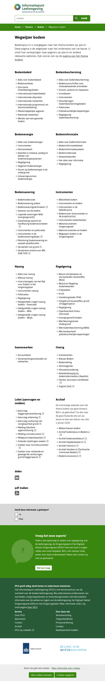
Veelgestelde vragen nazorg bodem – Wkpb (31, 316)
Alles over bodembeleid (29, 80)
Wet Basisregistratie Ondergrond (68, 322)
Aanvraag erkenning (29, 417)
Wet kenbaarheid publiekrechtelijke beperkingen (74, 333)
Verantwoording (63, 615)
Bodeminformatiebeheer (71, 145)
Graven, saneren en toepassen (73, 90)
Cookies (59, 626)
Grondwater (65, 93)
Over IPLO (32, 607)
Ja (20, 514)
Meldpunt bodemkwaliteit (32, 437)
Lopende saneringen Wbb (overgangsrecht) (30, 215)
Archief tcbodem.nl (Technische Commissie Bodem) (74, 451)
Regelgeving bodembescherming (68, 116)
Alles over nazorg (26, 274)
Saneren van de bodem (29, 210)
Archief (18, 626)
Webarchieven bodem (69, 428)
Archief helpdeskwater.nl (72, 442)
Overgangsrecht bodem (70, 317)
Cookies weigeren (65, 675)
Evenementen (65, 355)
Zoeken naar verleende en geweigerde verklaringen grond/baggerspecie (31, 454)
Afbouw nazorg (25, 278)
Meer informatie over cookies (66, 668)
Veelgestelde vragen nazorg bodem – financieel (31, 303)
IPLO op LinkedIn (24, 630)
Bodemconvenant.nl (70, 456)
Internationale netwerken (30, 101)
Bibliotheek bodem (68, 199)
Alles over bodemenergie (30, 142)
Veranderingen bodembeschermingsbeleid (72, 102)
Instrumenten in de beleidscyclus (68, 208)
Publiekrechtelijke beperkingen (74, 111)
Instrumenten (65, 97)
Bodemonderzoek (67, 153)
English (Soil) (66, 386)
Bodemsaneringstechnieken (33, 207)
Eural (61, 293)
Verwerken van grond (30, 247)
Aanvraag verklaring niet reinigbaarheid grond (30, 422)
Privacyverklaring (64, 622)
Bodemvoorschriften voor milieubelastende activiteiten (73, 85)
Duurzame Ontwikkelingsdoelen (28, 88)
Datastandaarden (67, 156)
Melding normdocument (31, 434)
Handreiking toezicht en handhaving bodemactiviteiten (33, 224)
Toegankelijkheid (64, 619)
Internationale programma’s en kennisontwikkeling (33, 106)
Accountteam (24, 355)
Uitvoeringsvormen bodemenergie (27, 177)
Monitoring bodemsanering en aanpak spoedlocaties (32, 241)
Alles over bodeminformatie (72, 142)
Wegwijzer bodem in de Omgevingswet (70, 235)
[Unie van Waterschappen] (73, 648)
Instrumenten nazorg (28, 290)
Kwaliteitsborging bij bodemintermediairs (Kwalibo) (73, 374)
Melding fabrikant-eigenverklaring (27, 429)
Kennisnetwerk (25, 149)
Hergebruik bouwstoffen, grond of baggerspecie (74, 302)
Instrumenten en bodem (70, 203)
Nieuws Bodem (66, 359)
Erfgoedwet (64, 290)
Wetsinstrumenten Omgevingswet (68, 225)
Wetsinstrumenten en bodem (73, 230)
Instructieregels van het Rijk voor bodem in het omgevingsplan (31, 284)
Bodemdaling (65, 362)
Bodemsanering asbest (29, 203)
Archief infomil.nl (68, 445)
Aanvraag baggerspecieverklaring (31, 412)
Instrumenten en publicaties (31, 230)
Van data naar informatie (71, 160)
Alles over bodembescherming (74, 80)
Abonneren (20, 619)
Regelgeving (24, 162)
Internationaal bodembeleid (31, 93)
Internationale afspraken (30, 97)
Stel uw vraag (43, 568)
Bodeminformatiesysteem (71, 149)
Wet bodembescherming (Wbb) (74, 328)
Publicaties (64, 107)
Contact (18, 622)
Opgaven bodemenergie (30, 166)
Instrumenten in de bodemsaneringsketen (30, 235)
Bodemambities (25, 83)
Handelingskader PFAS (70, 297)
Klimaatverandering (68, 369)
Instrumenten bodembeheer (72, 220)
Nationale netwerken (28, 114)
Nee (21, 519)
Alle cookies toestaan (41, 675)
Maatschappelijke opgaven (31, 111)
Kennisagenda (66, 366)
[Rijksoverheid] (32, 648)
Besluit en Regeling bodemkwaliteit (68, 285)
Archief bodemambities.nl (73, 438)
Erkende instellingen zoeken (33, 441)
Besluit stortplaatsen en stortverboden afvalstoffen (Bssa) (72, 277)
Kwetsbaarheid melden (67, 630)
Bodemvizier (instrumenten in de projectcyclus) (73, 215)
